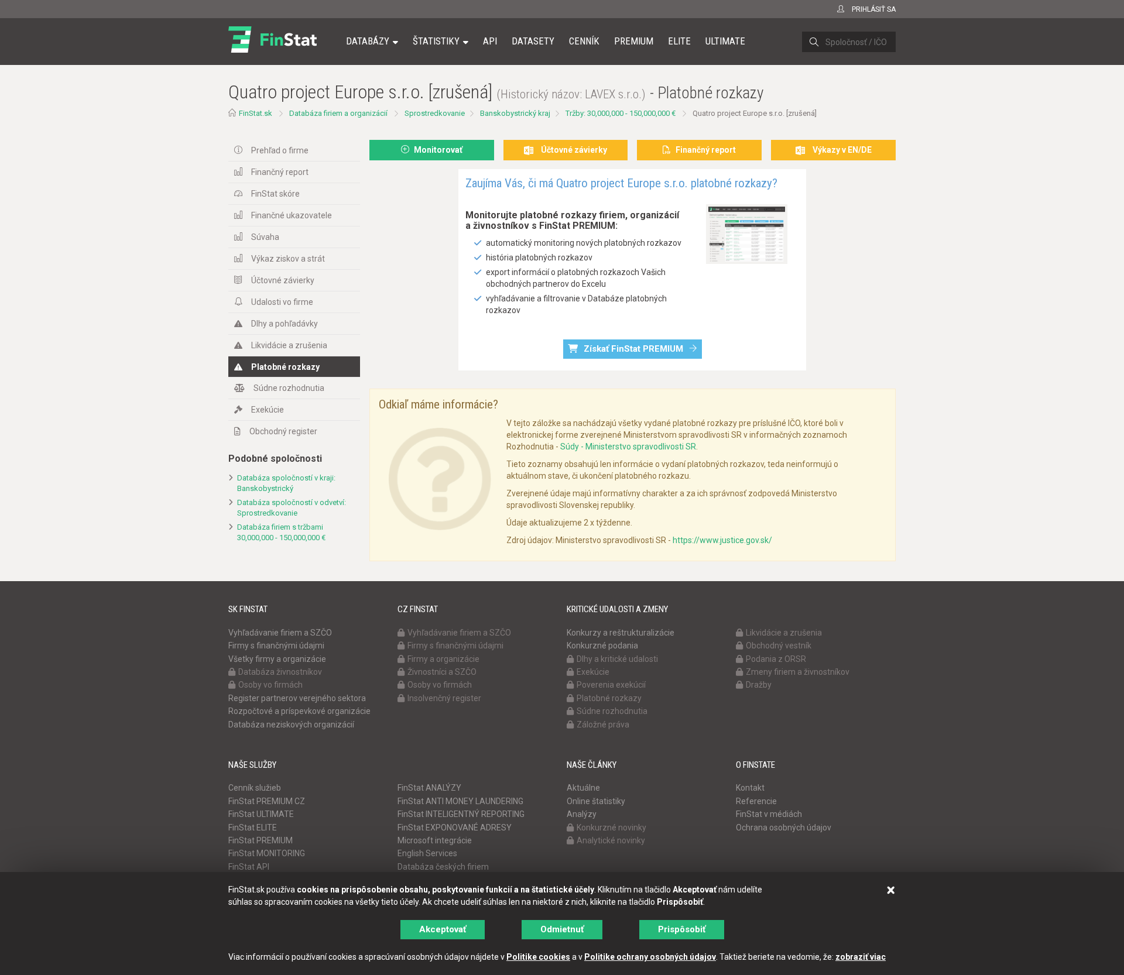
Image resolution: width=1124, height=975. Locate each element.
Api (490, 41)
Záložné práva (603, 724)
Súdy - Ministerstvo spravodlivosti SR (628, 446)
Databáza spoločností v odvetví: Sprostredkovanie (291, 508)
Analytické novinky (611, 840)
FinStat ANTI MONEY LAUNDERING (460, 801)
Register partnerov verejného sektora (297, 698)
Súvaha (265, 237)
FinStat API (248, 866)
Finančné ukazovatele (291, 215)
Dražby (759, 684)
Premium (633, 41)
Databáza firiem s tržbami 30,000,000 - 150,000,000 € (281, 533)
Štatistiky (436, 41)
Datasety (533, 41)
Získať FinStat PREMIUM (633, 349)
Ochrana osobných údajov (783, 827)
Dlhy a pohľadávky (284, 323)
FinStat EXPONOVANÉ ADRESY (454, 827)
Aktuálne (583, 787)
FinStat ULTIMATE (261, 814)
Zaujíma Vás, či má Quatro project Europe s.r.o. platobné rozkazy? (621, 183)
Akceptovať (442, 929)
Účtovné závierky (282, 280)
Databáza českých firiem (443, 866)
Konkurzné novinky (611, 827)
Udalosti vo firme (282, 302)
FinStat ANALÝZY (429, 787)
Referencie (756, 801)
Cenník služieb (254, 787)
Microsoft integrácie (434, 840)
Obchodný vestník (778, 645)
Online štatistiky (596, 801)
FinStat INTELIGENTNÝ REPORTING (461, 814)
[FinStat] (272, 49)
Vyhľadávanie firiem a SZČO (280, 632)
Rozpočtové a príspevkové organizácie (299, 711)
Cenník (584, 41)
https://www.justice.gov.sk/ (722, 540)
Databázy (367, 41)
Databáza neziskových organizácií (291, 724)
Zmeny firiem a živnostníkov (797, 672)
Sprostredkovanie (435, 113)
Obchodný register (283, 431)
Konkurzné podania (602, 645)
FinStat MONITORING (266, 853)
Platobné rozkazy (285, 367)
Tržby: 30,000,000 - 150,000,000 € (621, 113)
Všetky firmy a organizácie (277, 659)
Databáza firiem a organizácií (338, 113)
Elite (679, 41)
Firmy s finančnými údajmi (276, 645)
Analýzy (582, 814)
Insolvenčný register (444, 698)
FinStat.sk (255, 113)
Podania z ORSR (776, 659)
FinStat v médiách (769, 814)
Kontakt (750, 787)
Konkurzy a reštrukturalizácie (620, 632)
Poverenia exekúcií (611, 684)
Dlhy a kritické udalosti (617, 659)
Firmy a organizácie (443, 659)
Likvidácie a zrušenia (289, 345)
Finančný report (280, 172)
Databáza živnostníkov (280, 672)
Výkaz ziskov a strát (288, 258)
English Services (427, 853)
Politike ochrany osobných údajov (650, 957)
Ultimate (725, 41)
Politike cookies (538, 957)
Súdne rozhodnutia (288, 388)
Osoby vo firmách (270, 684)
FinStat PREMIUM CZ (266, 801)
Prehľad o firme (280, 150)
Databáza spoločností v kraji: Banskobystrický (286, 483)
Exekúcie (267, 409)
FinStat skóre (275, 193)
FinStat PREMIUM (260, 840)
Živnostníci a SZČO (442, 672)
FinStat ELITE (252, 827)
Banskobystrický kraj (515, 113)
